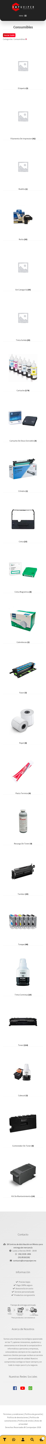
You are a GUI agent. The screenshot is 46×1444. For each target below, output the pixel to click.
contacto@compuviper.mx (24, 1260)
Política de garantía (33, 1414)
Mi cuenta (23, 1439)
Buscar (32, 1439)
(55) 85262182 (24, 1257)
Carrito (40, 1437)
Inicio (13, 1439)
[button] (21, 15)
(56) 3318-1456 (24, 1254)
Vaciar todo (9, 35)
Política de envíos (25, 1420)
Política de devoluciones (17, 1417)
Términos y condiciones (13, 1414)
